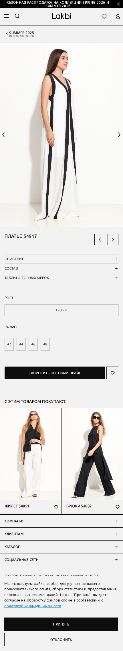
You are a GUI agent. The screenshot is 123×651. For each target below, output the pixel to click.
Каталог (12, 547)
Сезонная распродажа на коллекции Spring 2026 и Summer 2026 (58, 4)
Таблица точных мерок (27, 278)
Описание (14, 259)
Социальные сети (22, 560)
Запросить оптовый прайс (55, 373)
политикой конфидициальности (32, 605)
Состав (11, 268)
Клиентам (14, 534)
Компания (14, 521)
